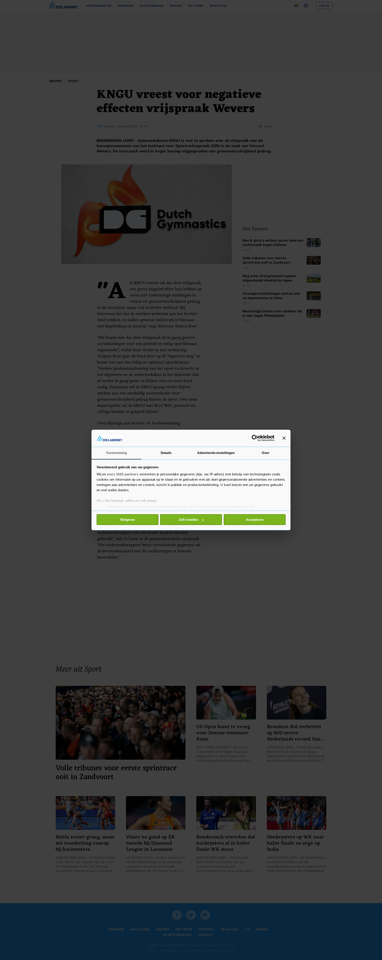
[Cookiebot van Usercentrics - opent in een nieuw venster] (255, 438)
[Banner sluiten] (284, 438)
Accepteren (255, 519)
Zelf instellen (188, 519)
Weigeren (127, 519)
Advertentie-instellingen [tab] (216, 453)
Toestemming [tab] (116, 453)
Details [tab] (166, 453)
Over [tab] (265, 453)
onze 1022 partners (122, 474)
